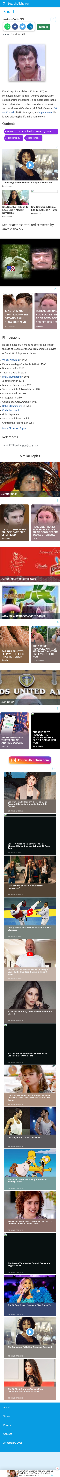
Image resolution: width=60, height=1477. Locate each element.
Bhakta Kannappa (11, 377)
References (33, 138)
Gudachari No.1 (10, 410)
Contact (7, 1434)
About (6, 1407)
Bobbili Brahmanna (12, 406)
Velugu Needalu (10, 360)
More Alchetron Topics (14, 428)
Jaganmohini (45, 112)
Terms (6, 1416)
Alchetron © (12, 1443)
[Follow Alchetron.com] (30, 765)
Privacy (7, 1425)
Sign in (43, 26)
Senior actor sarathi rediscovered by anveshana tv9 (30, 132)
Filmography (13, 138)
